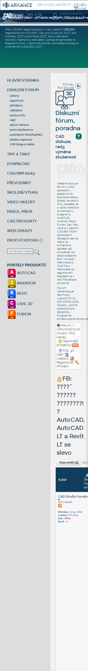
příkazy (71, 43)
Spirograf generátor (59, 39)
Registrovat (65, 362)
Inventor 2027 (14, 36)
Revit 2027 (40, 36)
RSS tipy (68, 84)
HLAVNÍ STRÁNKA (23, 80)
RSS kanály (66, 335)
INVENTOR (26, 283)
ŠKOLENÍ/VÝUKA (22, 192)
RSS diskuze (65, 88)
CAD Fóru (63, 266)
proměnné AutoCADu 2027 (23, 46)
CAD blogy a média (22, 144)
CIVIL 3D (24, 303)
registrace (16, 100)
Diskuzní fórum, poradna (67, 120)
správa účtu (17, 115)
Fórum (66, 325)
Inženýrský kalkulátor (30, 39)
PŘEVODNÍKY (19, 183)
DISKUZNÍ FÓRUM (23, 90)
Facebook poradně (67, 281)
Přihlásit (62, 366)
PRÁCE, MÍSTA (20, 211)
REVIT (21, 293)
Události (63, 359)
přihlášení (16, 105)
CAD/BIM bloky (21, 173)
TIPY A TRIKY (18, 154)
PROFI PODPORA (22, 240)
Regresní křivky (15, 43)
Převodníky (43, 43)
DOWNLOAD (18, 163)
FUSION (23, 314)
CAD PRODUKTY (22, 221)
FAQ (66, 351)
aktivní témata (19, 125)
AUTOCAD (25, 273)
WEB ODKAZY (20, 230)
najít (13, 120)
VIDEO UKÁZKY (21, 202)
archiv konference (21, 129)
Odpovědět (66, 462)
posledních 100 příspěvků (26, 134)
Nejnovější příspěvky (67, 343)
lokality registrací (21, 139)
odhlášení (16, 110)
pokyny (14, 95)
